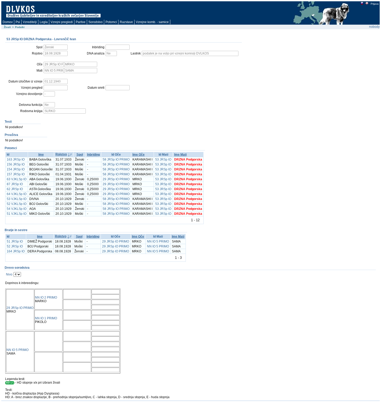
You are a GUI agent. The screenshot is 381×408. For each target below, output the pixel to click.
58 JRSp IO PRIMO (116, 159)
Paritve (81, 22)
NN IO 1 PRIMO (46, 318)
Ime (41, 154)
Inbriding (93, 154)
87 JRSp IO (15, 184)
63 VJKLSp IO (16, 179)
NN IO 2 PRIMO (46, 297)
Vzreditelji (30, 22)
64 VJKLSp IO (16, 194)
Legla (44, 22)
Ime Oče (138, 154)
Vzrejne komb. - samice (152, 22)
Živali (7, 27)
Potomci (111, 22)
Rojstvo (61, 154)
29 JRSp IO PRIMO (116, 179)
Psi (18, 22)
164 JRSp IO (16, 251)
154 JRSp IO (16, 169)
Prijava (375, 3)
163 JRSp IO (16, 159)
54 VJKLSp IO (16, 209)
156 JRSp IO (16, 164)
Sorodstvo (95, 22)
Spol (79, 154)
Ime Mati (180, 154)
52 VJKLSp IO (16, 204)
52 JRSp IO (15, 246)
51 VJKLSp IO (16, 214)
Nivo (9, 274)
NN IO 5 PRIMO (158, 241)
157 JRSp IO (16, 174)
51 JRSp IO (15, 241)
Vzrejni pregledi (62, 22)
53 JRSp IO (163, 159)
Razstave (126, 22)
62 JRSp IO (15, 189)
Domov (8, 22)
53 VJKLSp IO (16, 199)
